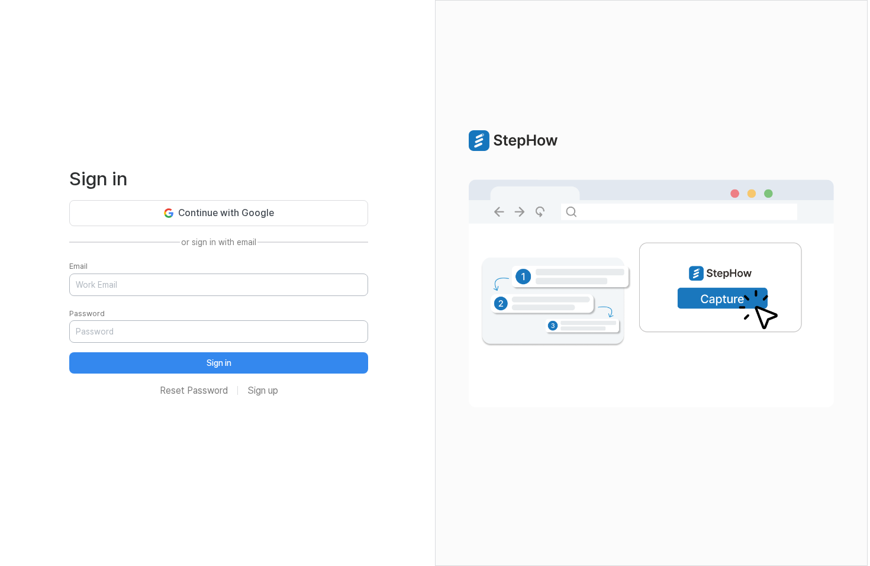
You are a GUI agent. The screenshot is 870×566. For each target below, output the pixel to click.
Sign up (262, 390)
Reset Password (194, 390)
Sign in (219, 363)
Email (78, 266)
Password (87, 313)
